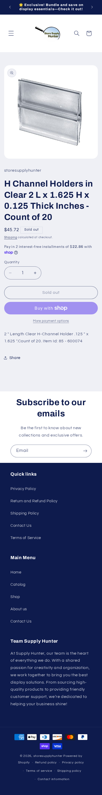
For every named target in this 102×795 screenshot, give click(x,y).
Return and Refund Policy (34, 501)
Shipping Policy (24, 513)
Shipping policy (69, 770)
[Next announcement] (92, 7)
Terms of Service (25, 538)
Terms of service (39, 770)
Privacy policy (73, 762)
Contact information (54, 779)
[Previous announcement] (10, 7)
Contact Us (20, 526)
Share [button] (14, 358)
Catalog (17, 585)
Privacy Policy (23, 489)
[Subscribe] (85, 451)
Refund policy (46, 762)
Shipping (10, 237)
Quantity (11, 262)
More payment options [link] (51, 321)
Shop (15, 597)
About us (18, 609)
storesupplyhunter (48, 756)
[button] (11, 33)
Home (15, 572)
